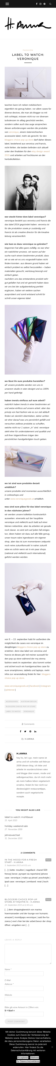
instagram (46, 686)
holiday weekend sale (16, 826)
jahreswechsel (12, 835)
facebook (34, 686)
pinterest (10, 690)
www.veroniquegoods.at (22, 499)
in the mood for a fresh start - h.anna (21, 860)
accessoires (12, 701)
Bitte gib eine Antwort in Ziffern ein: (22, 1007)
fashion (28, 50)
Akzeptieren (22, 1057)
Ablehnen (34, 1057)
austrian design (29, 701)
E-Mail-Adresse (9, 982)
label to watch (13, 711)
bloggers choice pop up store (19, 139)
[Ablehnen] (52, 1046)
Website (8, 995)
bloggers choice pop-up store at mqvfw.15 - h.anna (22, 900)
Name (8, 969)
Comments (28, 724)
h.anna (29, 739)
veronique (14, 132)
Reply (48, 860)
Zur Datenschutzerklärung (28, 1061)
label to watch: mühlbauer (19, 817)
